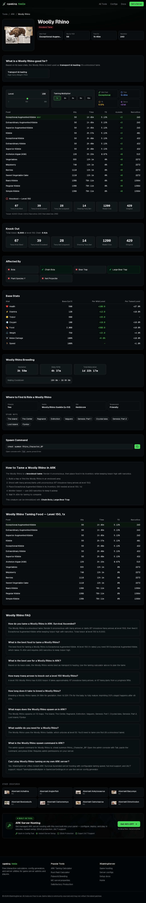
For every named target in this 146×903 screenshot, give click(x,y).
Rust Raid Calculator (60, 872)
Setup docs (105, 876)
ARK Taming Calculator (61, 868)
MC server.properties (60, 880)
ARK (13, 14)
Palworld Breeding (59, 876)
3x (73, 98)
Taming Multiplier (62, 93)
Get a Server (136, 4)
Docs (123, 4)
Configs (114, 4)
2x (65, 98)
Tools (5, 14)
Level (11, 93)
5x (81, 98)
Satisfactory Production (62, 884)
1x (57, 98)
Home (102, 880)
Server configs (106, 872)
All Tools (103, 4)
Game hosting (106, 868)
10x (88, 98)
